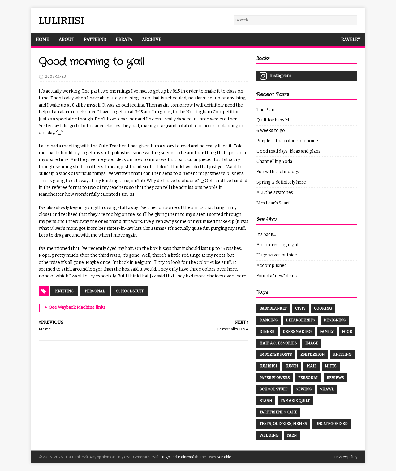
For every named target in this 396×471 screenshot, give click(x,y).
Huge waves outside (276, 255)
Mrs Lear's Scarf (273, 203)
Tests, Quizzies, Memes (283, 423)
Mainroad (186, 457)
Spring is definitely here (281, 182)
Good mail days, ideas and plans (288, 151)
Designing (335, 320)
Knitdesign (312, 354)
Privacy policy (345, 457)
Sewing (304, 389)
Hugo (165, 457)
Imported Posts (276, 354)
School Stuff (273, 389)
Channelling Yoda (274, 161)
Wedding (269, 435)
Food (347, 331)
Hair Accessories (278, 343)
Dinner (267, 331)
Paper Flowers (275, 378)
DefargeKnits (300, 320)
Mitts (331, 366)
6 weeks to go (270, 130)
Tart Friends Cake (278, 412)
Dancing (269, 320)
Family (327, 331)
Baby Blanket (273, 308)
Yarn (292, 435)
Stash (266, 401)
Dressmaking (297, 331)
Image (311, 343)
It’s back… (266, 234)
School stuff (130, 291)
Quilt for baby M (272, 120)
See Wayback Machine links (77, 307)
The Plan (265, 109)
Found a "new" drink (276, 275)
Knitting (64, 291)
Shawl (327, 389)
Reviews (335, 378)
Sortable (224, 457)
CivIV (300, 308)
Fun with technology (277, 171)
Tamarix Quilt (295, 401)
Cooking (323, 308)
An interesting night (277, 244)
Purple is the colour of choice (287, 140)
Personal (95, 291)
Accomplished (271, 265)
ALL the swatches (274, 192)
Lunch (292, 366)
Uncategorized (332, 423)
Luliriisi (268, 366)
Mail (311, 366)
